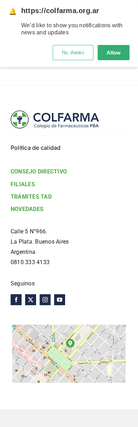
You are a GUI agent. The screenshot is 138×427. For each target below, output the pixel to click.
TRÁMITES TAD (31, 196)
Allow (114, 53)
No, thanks (73, 52)
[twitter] (30, 299)
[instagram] (45, 299)
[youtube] (59, 299)
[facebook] (16, 299)
